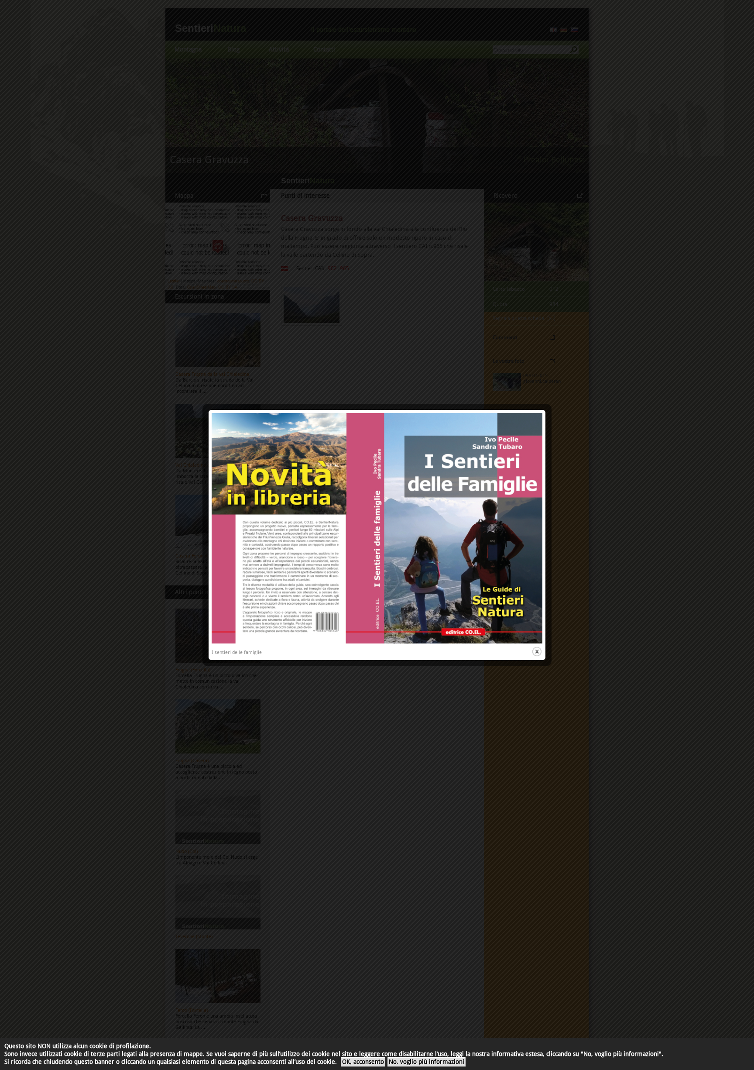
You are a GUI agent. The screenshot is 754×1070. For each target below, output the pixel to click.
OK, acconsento (363, 1061)
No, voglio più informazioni (426, 1061)
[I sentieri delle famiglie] (377, 642)
